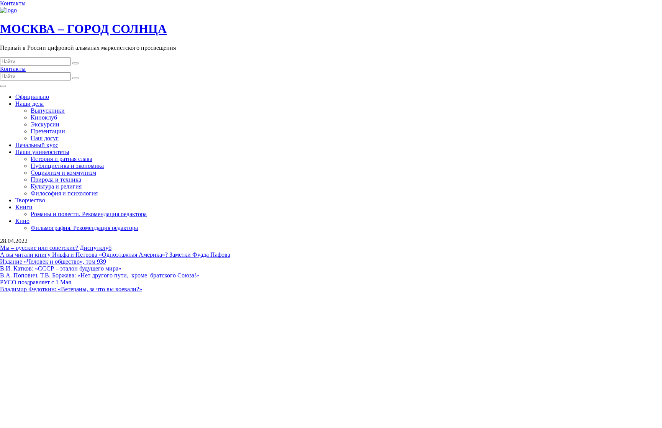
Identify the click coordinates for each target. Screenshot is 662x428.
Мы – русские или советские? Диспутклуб (55, 247)
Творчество (30, 200)
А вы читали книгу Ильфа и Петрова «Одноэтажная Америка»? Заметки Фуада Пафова (115, 254)
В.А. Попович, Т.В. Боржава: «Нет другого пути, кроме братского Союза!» (116, 275)
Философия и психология (64, 193)
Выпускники (48, 110)
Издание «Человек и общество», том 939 (53, 261)
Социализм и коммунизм (63, 172)
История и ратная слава (61, 159)
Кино (22, 221)
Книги (24, 207)
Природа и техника (56, 179)
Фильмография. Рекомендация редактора (84, 228)
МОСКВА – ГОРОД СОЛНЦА (83, 29)
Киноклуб (44, 117)
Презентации (48, 131)
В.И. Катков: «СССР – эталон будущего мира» (60, 268)
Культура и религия (56, 186)
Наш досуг (45, 138)
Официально (32, 96)
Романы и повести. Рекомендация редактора (89, 214)
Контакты (13, 3)
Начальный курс (36, 145)
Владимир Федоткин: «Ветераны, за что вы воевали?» (71, 289)
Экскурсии (45, 124)
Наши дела (29, 103)
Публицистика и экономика (67, 165)
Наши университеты (42, 152)
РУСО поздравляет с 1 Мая (35, 282)
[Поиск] (75, 63)
